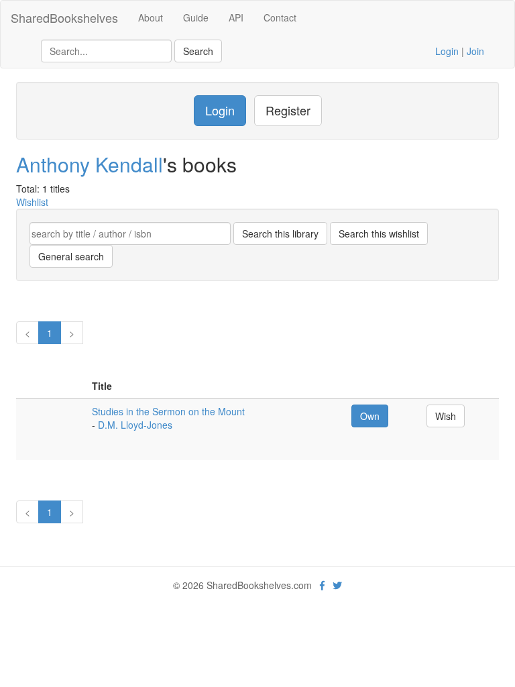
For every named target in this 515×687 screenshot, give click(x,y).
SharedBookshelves (64, 17)
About (150, 17)
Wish (445, 416)
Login (447, 51)
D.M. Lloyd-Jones (135, 424)
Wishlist (32, 202)
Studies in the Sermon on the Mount (168, 411)
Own (370, 416)
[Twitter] (337, 585)
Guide (196, 17)
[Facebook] (322, 585)
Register (288, 110)
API (236, 17)
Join (475, 51)
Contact (280, 17)
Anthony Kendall (89, 164)
